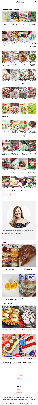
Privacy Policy (19, 375)
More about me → (19, 236)
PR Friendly (19, 392)
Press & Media (19, 390)
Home (3, 5)
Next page (12, 194)
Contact (19, 389)
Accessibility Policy (19, 376)
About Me (19, 378)
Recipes (7, 5)
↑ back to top (19, 367)
